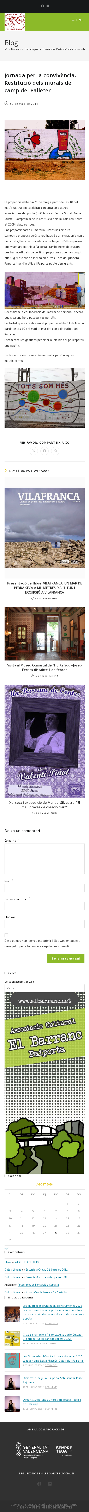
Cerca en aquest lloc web (19, 981)
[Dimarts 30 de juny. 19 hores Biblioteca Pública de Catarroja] (12, 1404)
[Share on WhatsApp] (55, 451)
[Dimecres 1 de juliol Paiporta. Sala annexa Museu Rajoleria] (12, 1382)
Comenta (12, 840)
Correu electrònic (17, 899)
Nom (9, 881)
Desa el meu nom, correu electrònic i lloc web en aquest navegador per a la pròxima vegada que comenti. (42, 943)
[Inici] (6, 49)
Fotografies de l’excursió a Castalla (38, 1284)
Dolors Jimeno (13, 1269)
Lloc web (11, 917)
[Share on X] (34, 451)
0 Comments (51, 1323)
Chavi (8, 1262)
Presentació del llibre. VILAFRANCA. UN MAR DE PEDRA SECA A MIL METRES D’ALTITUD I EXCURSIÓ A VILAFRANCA (44, 588)
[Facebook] (42, 6)
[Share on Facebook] (44, 451)
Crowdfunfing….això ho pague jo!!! (46, 1277)
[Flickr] (47, 6)
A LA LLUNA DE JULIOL (27, 1262)
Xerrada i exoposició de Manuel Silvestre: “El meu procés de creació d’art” (44, 804)
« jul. (7, 1248)
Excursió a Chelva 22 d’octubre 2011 (47, 1269)
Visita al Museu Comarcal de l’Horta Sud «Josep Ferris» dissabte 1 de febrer (44, 667)
